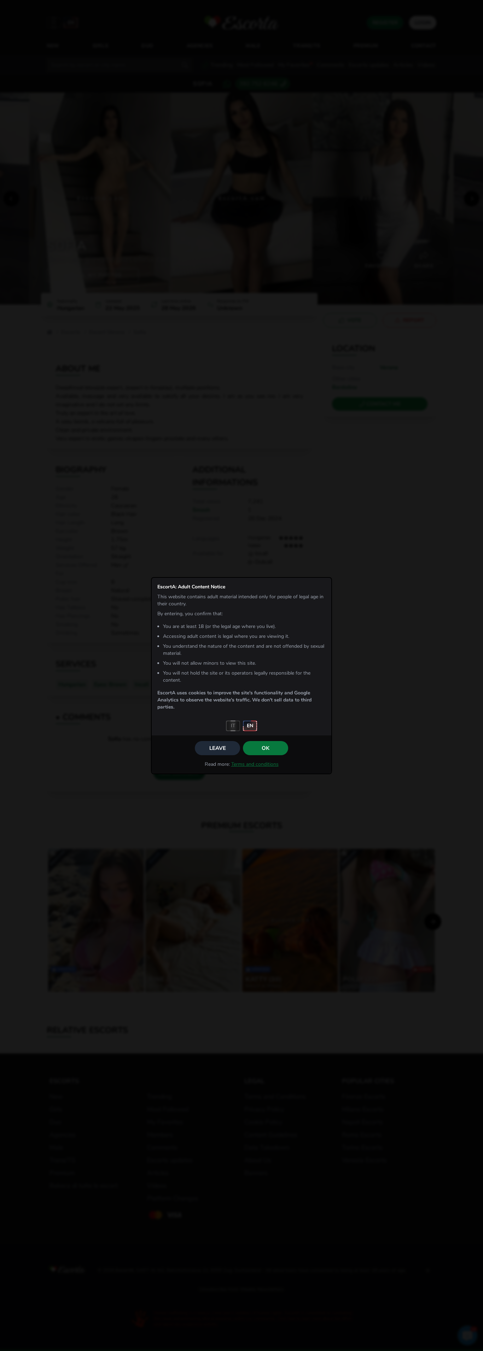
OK (265, 748)
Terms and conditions (255, 764)
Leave (217, 748)
